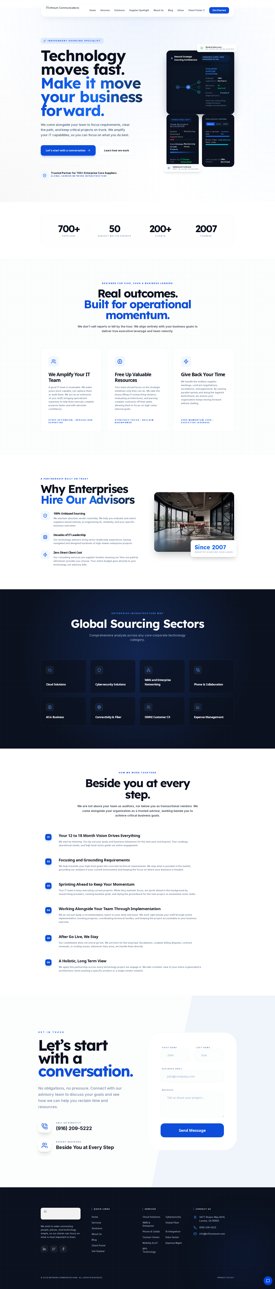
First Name (169, 1047)
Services (105, 10)
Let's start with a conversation (65, 150)
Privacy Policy (225, 1278)
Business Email (172, 1069)
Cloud (218, 124)
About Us (159, 10)
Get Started (219, 10)
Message (167, 1090)
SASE (225, 124)
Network (210, 124)
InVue (180, 10)
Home (92, 10)
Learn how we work (116, 150)
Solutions (119, 10)
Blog (170, 10)
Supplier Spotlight (139, 10)
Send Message (192, 1130)
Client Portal (195, 10)
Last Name (203, 1047)
